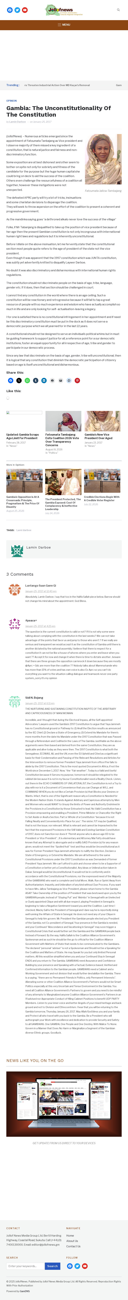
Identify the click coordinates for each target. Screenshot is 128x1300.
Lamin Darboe (17, 121)
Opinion (11, 100)
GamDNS (25, 1291)
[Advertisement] (64, 55)
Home (70, 1235)
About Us (72, 1241)
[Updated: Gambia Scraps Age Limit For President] (24, 421)
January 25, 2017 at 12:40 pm (40, 591)
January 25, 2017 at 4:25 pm (40, 626)
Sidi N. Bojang (34, 697)
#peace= (31, 620)
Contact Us (73, 1246)
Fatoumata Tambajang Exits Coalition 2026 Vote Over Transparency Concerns (62, 440)
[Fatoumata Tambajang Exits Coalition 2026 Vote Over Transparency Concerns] (63, 421)
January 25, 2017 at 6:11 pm (39, 703)
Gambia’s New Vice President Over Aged (98, 436)
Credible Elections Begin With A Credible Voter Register (102, 498)
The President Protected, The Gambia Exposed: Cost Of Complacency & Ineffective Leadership (63, 504)
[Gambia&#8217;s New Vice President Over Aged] (102, 421)
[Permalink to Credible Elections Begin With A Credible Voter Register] (102, 481)
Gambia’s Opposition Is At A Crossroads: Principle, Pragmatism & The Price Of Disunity (22, 501)
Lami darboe (23, 530)
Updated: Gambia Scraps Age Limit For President (22, 436)
